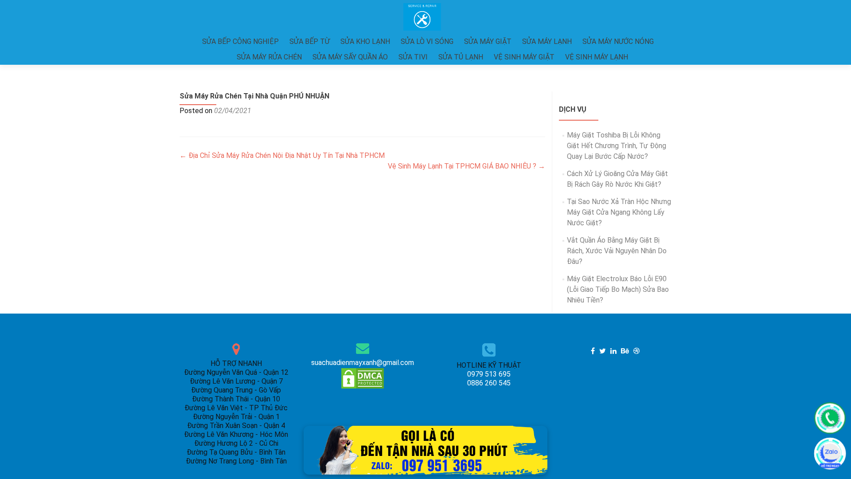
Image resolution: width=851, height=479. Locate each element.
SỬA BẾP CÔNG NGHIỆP (240, 41)
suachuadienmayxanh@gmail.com (362, 362)
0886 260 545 (489, 383)
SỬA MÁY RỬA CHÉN (269, 57)
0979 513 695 (489, 374)
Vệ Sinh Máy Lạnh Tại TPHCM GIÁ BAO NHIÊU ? (466, 166)
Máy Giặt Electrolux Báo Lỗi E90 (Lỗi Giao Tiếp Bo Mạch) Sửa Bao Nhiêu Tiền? (618, 289)
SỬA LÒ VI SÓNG (427, 41)
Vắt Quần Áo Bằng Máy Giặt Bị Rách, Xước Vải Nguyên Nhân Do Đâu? (617, 251)
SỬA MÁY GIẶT (487, 41)
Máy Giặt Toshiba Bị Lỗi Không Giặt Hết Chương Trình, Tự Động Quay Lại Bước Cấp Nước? (616, 146)
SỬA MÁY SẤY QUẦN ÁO (350, 57)
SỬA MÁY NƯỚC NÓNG (618, 41)
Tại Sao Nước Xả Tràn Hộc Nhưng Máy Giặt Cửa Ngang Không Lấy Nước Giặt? (619, 212)
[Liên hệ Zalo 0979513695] (425, 449)
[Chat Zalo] (830, 453)
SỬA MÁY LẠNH (547, 41)
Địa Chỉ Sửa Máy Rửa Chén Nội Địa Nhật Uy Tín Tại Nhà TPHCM (282, 155)
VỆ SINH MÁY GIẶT (524, 57)
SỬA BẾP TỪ (309, 41)
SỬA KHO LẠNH (365, 41)
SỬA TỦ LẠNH (460, 57)
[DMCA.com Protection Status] (362, 377)
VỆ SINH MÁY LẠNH (596, 57)
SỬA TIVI (413, 57)
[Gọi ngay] (830, 418)
